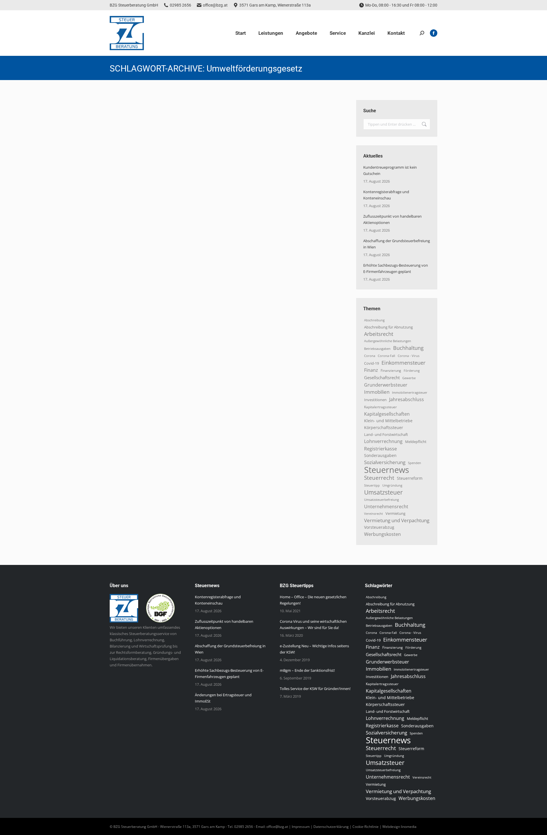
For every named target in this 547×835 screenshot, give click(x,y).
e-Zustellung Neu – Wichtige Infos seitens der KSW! (314, 649)
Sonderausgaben (380, 455)
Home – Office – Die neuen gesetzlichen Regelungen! (313, 600)
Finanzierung (391, 370)
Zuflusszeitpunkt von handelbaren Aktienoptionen (392, 219)
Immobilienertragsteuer (409, 392)
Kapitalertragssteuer (380, 407)
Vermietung (395, 513)
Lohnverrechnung (383, 441)
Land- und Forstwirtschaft (386, 434)
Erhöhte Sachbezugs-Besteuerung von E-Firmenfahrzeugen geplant (395, 268)
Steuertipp (372, 485)
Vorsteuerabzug (379, 527)
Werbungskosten (382, 534)
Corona (369, 356)
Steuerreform (410, 478)
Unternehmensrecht (386, 506)
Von (160, 120)
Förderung (412, 370)
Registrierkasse (380, 449)
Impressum (301, 826)
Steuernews (126, 120)
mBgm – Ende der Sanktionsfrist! (307, 670)
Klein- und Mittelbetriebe (388, 420)
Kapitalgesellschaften (387, 414)
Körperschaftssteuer (383, 427)
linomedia (409, 826)
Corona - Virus (408, 356)
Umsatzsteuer (383, 492)
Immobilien (376, 392)
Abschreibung (374, 320)
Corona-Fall (386, 356)
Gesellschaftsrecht (382, 377)
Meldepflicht (415, 441)
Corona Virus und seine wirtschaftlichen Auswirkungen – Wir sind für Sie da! (313, 624)
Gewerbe (409, 378)
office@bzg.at (215, 5)
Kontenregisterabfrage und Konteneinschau (386, 195)
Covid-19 (371, 363)
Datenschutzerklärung (331, 826)
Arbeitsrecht (378, 334)
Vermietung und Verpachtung (396, 520)
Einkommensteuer (403, 363)
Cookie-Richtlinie (365, 826)
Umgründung (392, 485)
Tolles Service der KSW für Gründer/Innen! (315, 688)
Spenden (414, 463)
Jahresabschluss (406, 399)
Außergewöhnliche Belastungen (387, 341)
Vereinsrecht (373, 514)
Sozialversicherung (384, 462)
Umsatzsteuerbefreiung (381, 500)
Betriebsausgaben (377, 348)
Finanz (371, 370)
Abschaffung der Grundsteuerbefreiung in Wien (396, 244)
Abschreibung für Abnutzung (388, 327)
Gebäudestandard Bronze (149, 110)
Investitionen (375, 399)
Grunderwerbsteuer (385, 385)
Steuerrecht (379, 478)
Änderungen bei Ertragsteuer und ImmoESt (223, 698)
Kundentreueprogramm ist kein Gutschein (390, 170)
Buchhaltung (408, 348)
